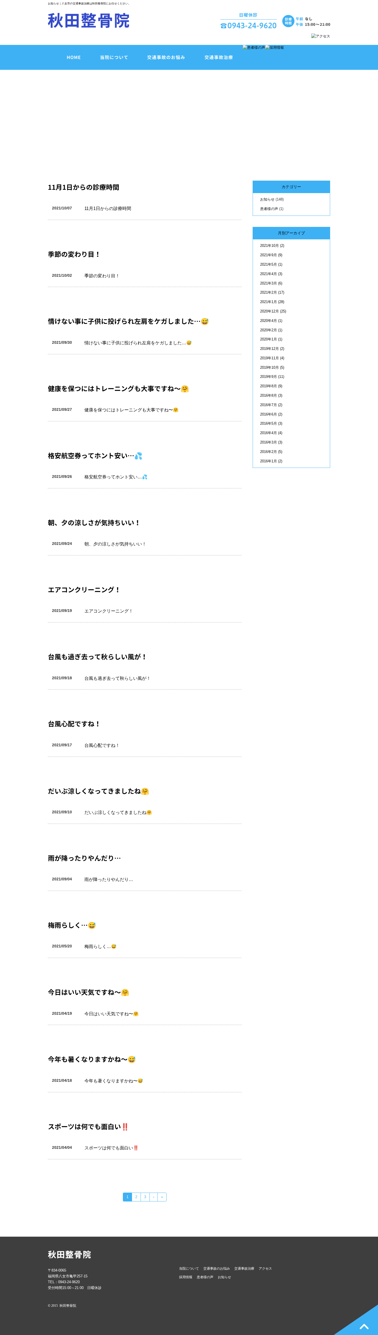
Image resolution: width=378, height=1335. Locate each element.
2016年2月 (271, 452)
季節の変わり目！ (74, 254)
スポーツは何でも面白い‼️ (88, 1126)
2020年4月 (271, 321)
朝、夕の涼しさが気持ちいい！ (94, 522)
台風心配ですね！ (74, 724)
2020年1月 (271, 339)
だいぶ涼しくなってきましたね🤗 (98, 791)
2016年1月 (271, 461)
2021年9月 (271, 255)
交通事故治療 (244, 1268)
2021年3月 (271, 283)
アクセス (265, 1268)
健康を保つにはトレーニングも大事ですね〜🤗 (118, 388)
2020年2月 (271, 330)
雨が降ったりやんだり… (84, 858)
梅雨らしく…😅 (72, 925)
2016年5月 (271, 423)
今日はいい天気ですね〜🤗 (88, 992)
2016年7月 (271, 405)
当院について (189, 1268)
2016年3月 (271, 442)
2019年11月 (272, 358)
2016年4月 (271, 433)
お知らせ (267, 199)
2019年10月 (272, 367)
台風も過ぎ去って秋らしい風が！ (97, 657)
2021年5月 (271, 264)
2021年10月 (272, 246)
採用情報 (185, 1277)
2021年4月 (271, 274)
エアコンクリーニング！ (84, 590)
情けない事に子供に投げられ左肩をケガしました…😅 (128, 321)
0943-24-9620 (69, 1282)
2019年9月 (272, 377)
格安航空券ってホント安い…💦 (95, 455)
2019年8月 (271, 386)
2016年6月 (271, 414)
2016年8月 (271, 395)
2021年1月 (272, 302)
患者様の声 (269, 209)
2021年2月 (272, 292)
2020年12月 (273, 311)
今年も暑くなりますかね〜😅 (92, 1059)
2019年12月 (272, 349)
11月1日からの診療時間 (83, 187)
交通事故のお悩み (216, 1268)
